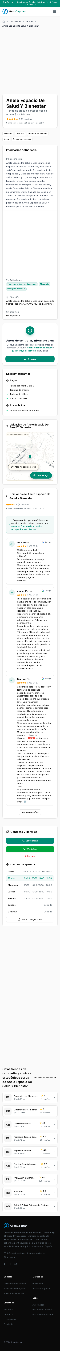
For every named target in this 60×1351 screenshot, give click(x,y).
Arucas (29, 21)
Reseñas (8, 133)
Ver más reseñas (30, 812)
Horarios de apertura (37, 133)
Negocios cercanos (22, 139)
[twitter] (5, 1264)
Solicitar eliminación (14, 1293)
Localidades (10, 1319)
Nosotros (8, 1309)
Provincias (9, 1324)
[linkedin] (15, 1264)
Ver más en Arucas (43, 1077)
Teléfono (20, 133)
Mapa (6, 139)
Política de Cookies (42, 1309)
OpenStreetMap (15, 434)
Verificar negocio (41, 1288)
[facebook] (10, 1264)
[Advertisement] (30, 60)
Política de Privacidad (43, 1314)
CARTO (25, 434)
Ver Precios (30, 359)
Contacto (8, 1314)
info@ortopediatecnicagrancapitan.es (26, 1253)
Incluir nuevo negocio (14, 1288)
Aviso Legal (38, 1304)
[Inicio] (3, 21)
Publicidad (37, 1283)
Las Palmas (15, 21)
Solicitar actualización (15, 1283)
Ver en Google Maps (32, 919)
